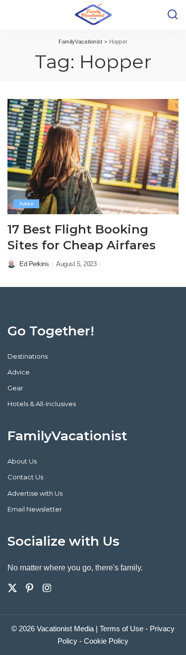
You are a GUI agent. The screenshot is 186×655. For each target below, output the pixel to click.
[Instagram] (47, 588)
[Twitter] (12, 588)
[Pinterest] (30, 588)
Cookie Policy (106, 641)
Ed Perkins (34, 264)
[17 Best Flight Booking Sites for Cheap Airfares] (93, 156)
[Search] (173, 15)
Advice (26, 203)
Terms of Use (121, 628)
